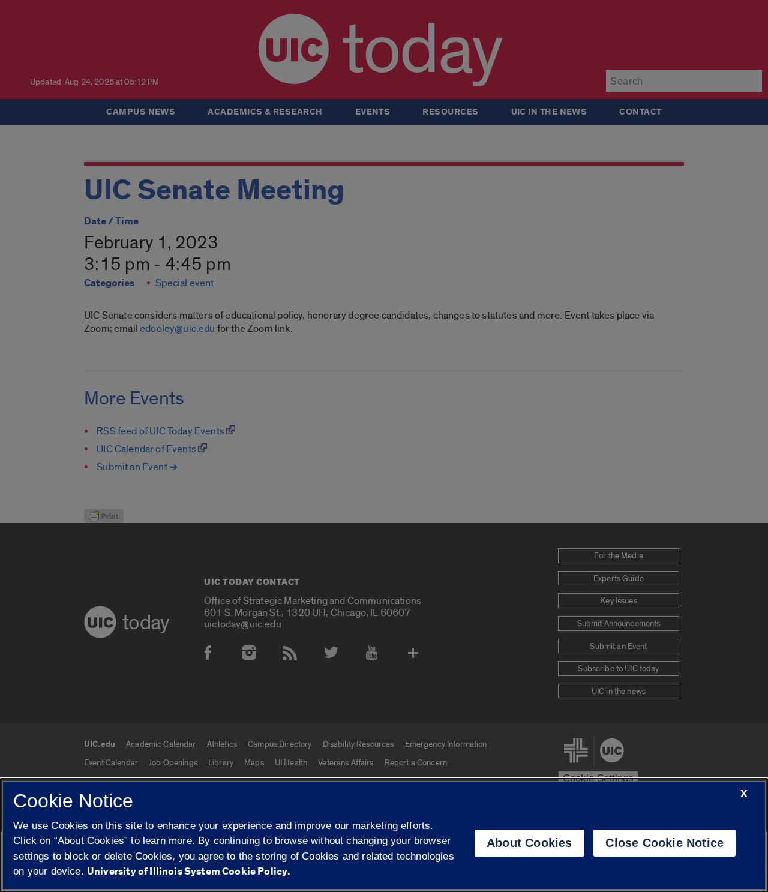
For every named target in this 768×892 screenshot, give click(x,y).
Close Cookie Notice (664, 842)
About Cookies (529, 842)
